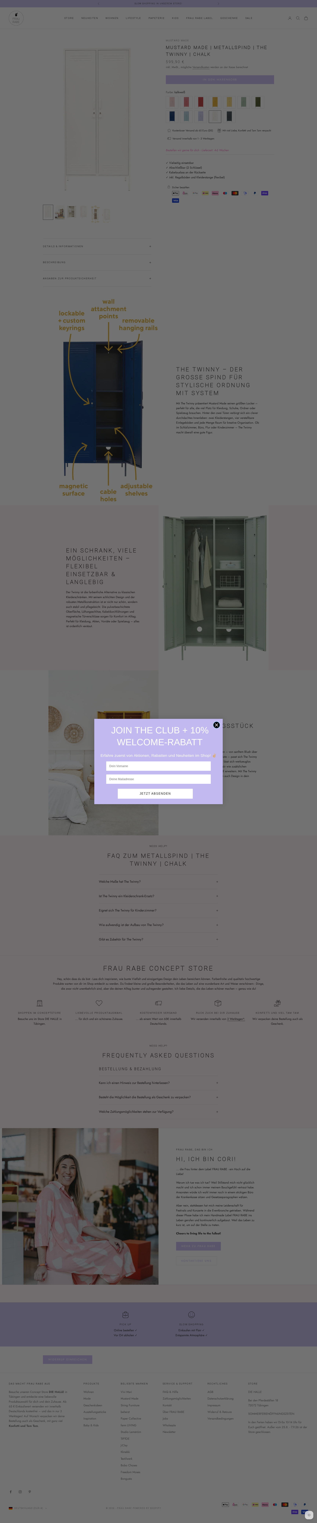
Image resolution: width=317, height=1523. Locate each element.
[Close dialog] (216, 725)
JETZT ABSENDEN (155, 793)
